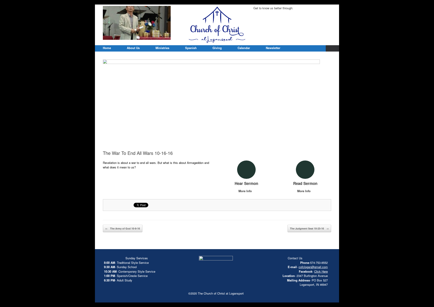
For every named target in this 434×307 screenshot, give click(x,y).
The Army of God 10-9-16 (122, 228)
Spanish (191, 48)
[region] (137, 23)
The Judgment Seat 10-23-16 (309, 228)
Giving (217, 48)
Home (107, 48)
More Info (245, 191)
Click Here (321, 271)
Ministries (162, 48)
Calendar (244, 48)
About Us (133, 48)
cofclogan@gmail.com (313, 267)
